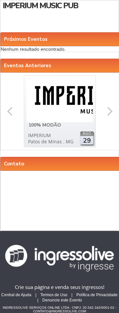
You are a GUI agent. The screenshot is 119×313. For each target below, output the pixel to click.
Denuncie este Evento (62, 300)
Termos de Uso (53, 295)
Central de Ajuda (16, 295)
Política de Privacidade (97, 295)
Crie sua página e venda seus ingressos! (59, 287)
